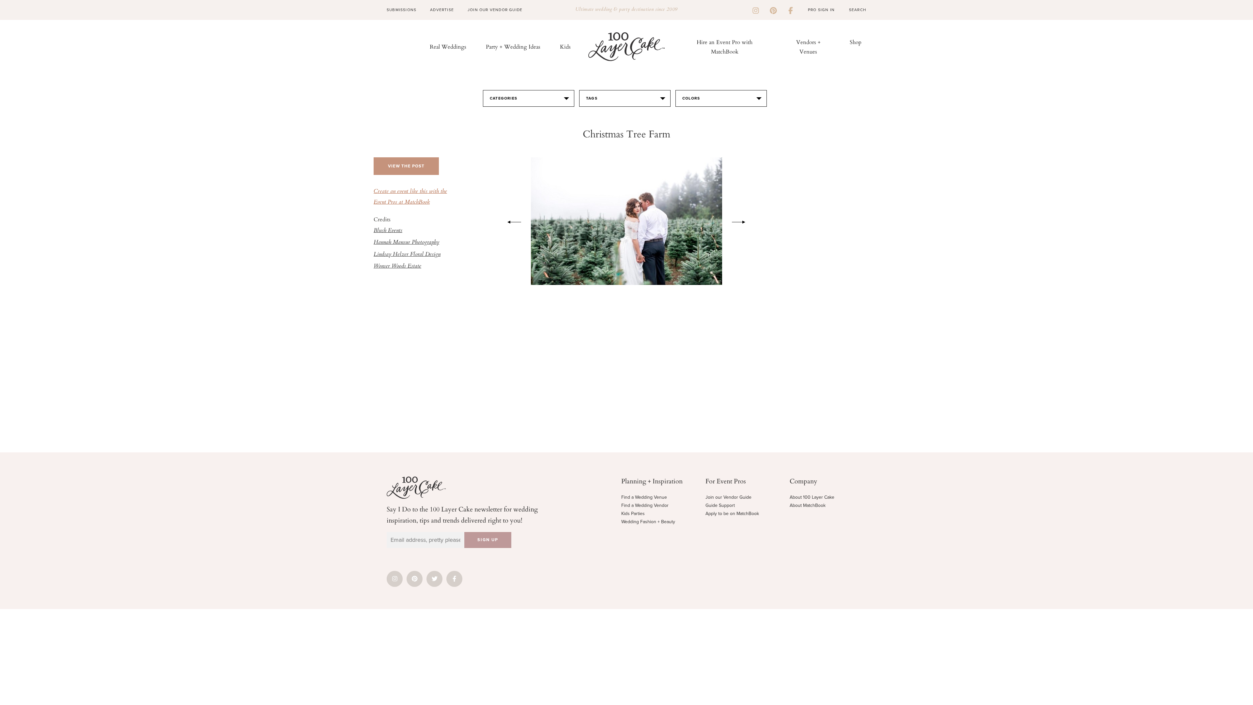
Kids (565, 46)
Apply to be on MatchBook (732, 513)
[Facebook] (790, 10)
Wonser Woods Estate (397, 266)
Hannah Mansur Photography (406, 242)
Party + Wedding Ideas (513, 46)
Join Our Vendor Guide (495, 10)
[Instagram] (755, 10)
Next (742, 221)
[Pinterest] (773, 10)
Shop (855, 42)
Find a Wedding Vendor (645, 505)
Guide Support (720, 505)
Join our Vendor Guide (728, 497)
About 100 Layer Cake (812, 497)
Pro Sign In (821, 10)
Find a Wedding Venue (644, 497)
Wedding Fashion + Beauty (648, 522)
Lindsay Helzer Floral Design (407, 254)
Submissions (401, 10)
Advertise (442, 10)
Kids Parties (633, 513)
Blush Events (388, 230)
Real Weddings (448, 46)
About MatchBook (808, 505)
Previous (511, 221)
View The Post (406, 166)
